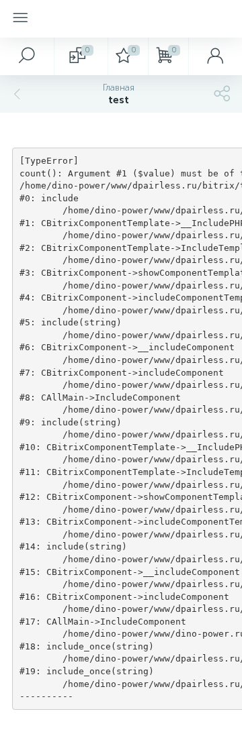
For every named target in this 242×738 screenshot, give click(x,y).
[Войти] (215, 56)
